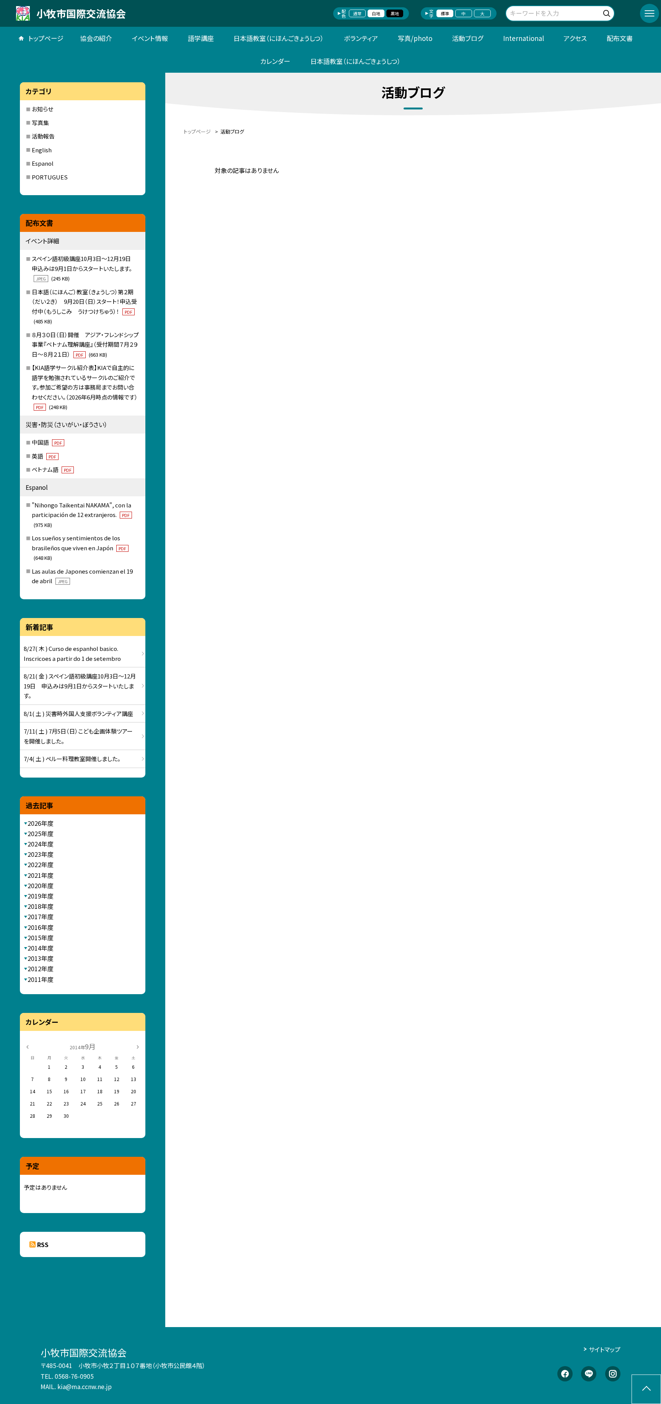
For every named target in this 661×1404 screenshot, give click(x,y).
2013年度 (41, 958)
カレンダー (275, 61)
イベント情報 (150, 38)
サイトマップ (604, 1349)
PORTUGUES (50, 177)
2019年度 (41, 895)
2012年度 (41, 968)
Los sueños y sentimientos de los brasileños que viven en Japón (79, 547)
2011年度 (41, 979)
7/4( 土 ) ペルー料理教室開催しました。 (72, 759)
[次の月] (138, 1046)
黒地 (395, 13)
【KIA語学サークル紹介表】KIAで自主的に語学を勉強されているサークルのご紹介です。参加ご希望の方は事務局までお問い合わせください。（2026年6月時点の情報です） (85, 387)
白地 (376, 13)
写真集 (40, 123)
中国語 (47, 442)
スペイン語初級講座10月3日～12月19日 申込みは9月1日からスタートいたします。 (84, 268)
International (523, 38)
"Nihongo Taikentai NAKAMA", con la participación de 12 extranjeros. (81, 514)
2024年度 (41, 843)
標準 (445, 13)
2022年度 (41, 864)
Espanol (43, 163)
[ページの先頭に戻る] (646, 1389)
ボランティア (361, 38)
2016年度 (41, 927)
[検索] (608, 12)
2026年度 (41, 823)
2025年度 (41, 833)
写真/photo (415, 38)
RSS (43, 1244)
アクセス (575, 38)
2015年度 (41, 937)
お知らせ (42, 109)
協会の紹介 (96, 38)
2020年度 (41, 885)
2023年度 (41, 854)
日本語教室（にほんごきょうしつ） (278, 38)
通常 (357, 13)
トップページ (45, 38)
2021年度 (41, 875)
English (42, 150)
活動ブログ (467, 38)
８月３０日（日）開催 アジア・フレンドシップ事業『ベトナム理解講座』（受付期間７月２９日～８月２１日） (85, 344)
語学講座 (201, 38)
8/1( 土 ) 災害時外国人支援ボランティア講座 (78, 713)
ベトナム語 (52, 469)
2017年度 (41, 916)
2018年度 (41, 906)
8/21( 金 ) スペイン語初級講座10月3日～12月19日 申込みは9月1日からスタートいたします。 (80, 686)
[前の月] (27, 1046)
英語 (44, 456)
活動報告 (43, 136)
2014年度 (41, 947)
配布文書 (620, 38)
